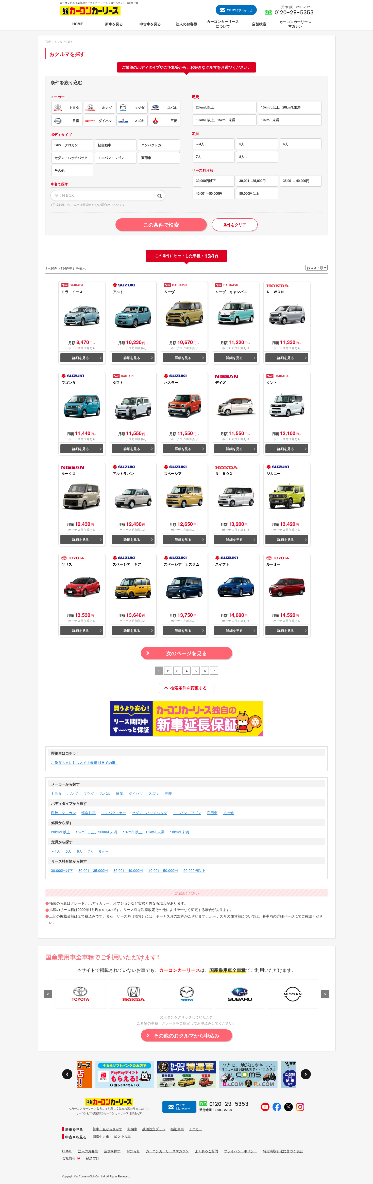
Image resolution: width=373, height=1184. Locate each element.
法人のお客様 (88, 1151)
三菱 (168, 793)
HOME (67, 1151)
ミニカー (195, 1129)
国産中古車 (101, 1137)
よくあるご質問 (206, 1151)
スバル (105, 793)
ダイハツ (136, 793)
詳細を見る (80, 357)
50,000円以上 (194, 870)
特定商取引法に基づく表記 (283, 1151)
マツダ (88, 793)
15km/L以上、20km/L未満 (96, 831)
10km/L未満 (179, 831)
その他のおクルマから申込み (186, 1035)
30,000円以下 (62, 870)
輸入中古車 (122, 1137)
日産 (119, 793)
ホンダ (72, 793)
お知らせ (133, 1151)
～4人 (55, 851)
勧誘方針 (92, 1158)
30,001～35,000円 (93, 870)
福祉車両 (177, 1129)
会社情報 (68, 1158)
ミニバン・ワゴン (187, 812)
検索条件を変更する (188, 688)
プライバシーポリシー (240, 1151)
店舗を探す (112, 1151)
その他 (228, 812)
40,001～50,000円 (163, 870)
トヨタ (56, 793)
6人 (79, 851)
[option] (80, 994)
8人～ (103, 851)
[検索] (160, 195)
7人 (91, 851)
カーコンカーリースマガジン (167, 1151)
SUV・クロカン (63, 812)
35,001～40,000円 (128, 870)
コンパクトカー (113, 812)
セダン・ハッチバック (149, 812)
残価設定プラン (153, 1129)
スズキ (153, 793)
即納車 (132, 1129)
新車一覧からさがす (107, 1129)
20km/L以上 (60, 831)
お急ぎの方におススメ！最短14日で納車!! (84, 762)
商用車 (212, 812)
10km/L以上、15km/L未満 (143, 831)
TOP (48, 41)
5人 (68, 851)
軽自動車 (88, 812)
